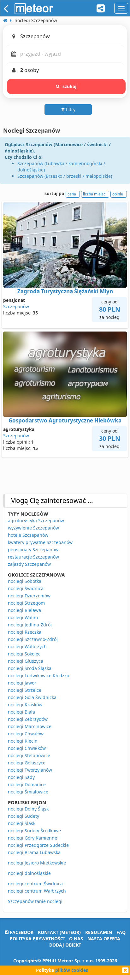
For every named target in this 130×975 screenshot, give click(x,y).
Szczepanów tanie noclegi (35, 901)
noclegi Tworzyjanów (30, 770)
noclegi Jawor (22, 683)
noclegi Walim (23, 617)
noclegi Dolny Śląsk (28, 809)
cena (72, 194)
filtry (70, 109)
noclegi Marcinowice (29, 726)
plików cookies (71, 970)
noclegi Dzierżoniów (29, 596)
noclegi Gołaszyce (26, 763)
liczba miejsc (94, 194)
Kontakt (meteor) (59, 932)
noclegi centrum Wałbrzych (37, 891)
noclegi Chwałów (26, 734)
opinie (117, 194)
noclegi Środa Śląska (29, 668)
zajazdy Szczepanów (29, 564)
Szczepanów (16, 306)
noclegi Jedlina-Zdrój (30, 625)
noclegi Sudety (23, 816)
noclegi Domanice (27, 784)
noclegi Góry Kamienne (32, 838)
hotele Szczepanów (28, 535)
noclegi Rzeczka (24, 632)
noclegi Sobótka (24, 581)
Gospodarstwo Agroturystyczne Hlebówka (65, 420)
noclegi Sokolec (24, 654)
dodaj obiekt (65, 945)
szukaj (69, 86)
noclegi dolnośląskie (29, 873)
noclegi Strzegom (26, 603)
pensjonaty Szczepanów (33, 550)
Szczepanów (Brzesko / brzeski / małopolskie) (64, 176)
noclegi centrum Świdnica (35, 884)
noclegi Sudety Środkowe (34, 831)
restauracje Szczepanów (33, 557)
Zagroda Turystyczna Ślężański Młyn (65, 291)
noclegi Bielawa (24, 610)
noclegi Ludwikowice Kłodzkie (39, 676)
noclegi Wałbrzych (27, 646)
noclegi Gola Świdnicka (32, 697)
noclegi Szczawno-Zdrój (33, 639)
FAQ (121, 932)
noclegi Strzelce (24, 690)
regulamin (98, 932)
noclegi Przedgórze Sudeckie (38, 845)
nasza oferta (103, 939)
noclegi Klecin (23, 741)
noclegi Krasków (25, 705)
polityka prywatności (37, 939)
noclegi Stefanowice (29, 755)
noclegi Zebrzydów (28, 719)
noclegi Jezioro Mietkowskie (37, 863)
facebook (21, 932)
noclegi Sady (21, 777)
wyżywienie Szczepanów (33, 528)
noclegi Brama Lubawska (34, 852)
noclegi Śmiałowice (28, 792)
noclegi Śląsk (21, 823)
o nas (76, 939)
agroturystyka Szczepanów (36, 520)
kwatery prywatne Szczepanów (40, 542)
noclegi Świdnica (26, 588)
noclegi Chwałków (27, 748)
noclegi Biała (21, 712)
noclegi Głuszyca (25, 661)
